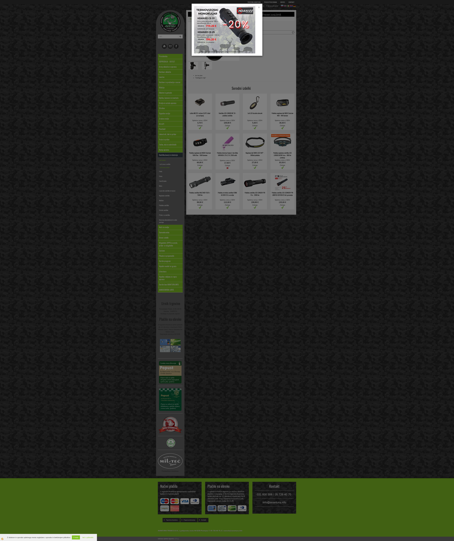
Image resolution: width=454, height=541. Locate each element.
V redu (75, 537)
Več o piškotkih (87, 537)
